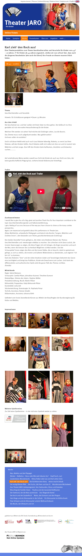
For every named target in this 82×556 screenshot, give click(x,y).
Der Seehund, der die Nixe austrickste (24, 492)
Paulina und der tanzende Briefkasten (46, 490)
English (72, 1)
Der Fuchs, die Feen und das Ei (39, 484)
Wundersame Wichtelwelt (61, 484)
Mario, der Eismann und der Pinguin (47, 495)
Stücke (24, 38)
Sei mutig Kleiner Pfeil (18, 484)
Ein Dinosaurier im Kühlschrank (55, 498)
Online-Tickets (11, 32)
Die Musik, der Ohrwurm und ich (22, 503)
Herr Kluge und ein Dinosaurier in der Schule (26, 498)
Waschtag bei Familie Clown (20, 490)
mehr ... (62, 38)
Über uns (44, 38)
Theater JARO (23, 22)
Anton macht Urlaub (56, 481)
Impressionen (26, 1)
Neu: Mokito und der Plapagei (21, 473)
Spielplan (16, 38)
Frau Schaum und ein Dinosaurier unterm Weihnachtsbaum (31, 501)
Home (8, 38)
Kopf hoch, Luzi (56, 476)
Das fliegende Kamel (47, 492)
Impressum (64, 1)
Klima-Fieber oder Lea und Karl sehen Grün (47, 478)
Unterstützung (43, 1)
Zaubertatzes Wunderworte (20, 478)
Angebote (53, 38)
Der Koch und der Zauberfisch (21, 495)
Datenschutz (54, 1)
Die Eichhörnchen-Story (38, 481)
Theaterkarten (34, 38)
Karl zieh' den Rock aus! (19, 481)
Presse (34, 1)
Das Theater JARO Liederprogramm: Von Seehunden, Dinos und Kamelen (36, 487)
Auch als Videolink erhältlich (13, 107)
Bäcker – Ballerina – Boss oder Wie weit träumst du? (29, 476)
